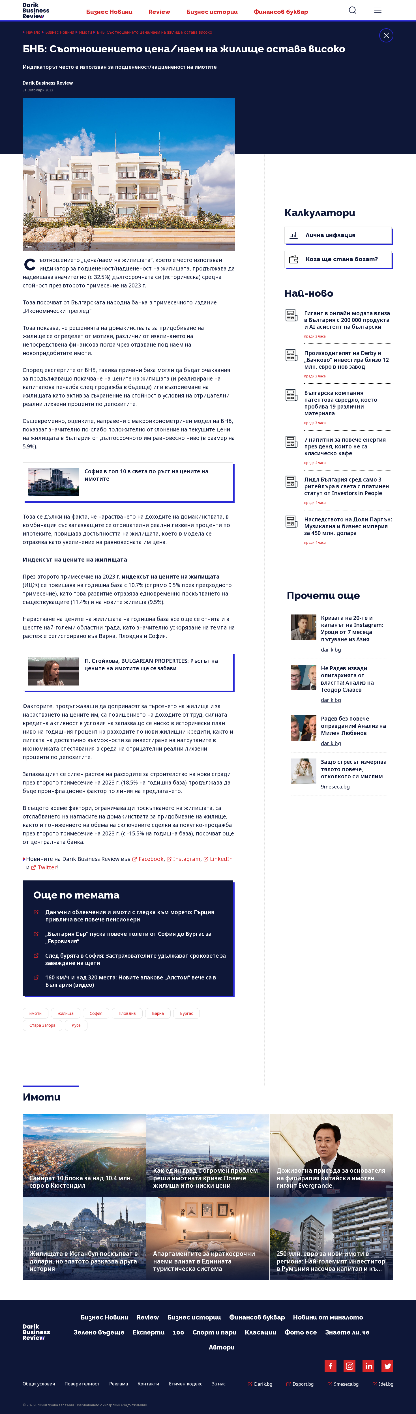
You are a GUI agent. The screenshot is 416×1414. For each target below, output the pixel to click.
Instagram (186, 859)
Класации (260, 1332)
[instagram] (349, 1366)
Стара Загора (42, 1025)
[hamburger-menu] (377, 10)
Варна (158, 1013)
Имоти (85, 32)
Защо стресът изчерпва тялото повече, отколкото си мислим (354, 769)
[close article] (386, 35)
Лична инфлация (329, 234)
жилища (66, 1013)
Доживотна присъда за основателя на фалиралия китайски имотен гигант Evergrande (330, 1177)
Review (159, 11)
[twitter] (387, 1366)
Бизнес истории (212, 11)
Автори (222, 1347)
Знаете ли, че (347, 1332)
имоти (35, 1013)
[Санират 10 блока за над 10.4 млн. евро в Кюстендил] (84, 1155)
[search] (352, 10)
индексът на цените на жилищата (170, 576)
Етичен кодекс (185, 1384)
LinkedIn (221, 859)
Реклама (118, 1384)
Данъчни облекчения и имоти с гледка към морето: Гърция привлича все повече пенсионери (129, 915)
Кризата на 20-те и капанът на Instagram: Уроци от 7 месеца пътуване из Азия (352, 628)
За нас (219, 1384)
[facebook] (330, 1366)
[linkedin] (368, 1366)
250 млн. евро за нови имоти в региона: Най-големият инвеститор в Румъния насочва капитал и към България (330, 1265)
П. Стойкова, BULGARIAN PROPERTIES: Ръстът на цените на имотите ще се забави (151, 664)
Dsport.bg (303, 1384)
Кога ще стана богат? (341, 259)
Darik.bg (263, 1384)
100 (178, 1332)
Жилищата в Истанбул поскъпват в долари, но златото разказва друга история (83, 1261)
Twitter (47, 867)
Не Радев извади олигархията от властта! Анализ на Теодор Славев (347, 679)
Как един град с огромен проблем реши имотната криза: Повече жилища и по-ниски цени (205, 1177)
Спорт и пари (214, 1332)
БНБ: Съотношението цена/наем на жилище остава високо (156, 32)
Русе (76, 1025)
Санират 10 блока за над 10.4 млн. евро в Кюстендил (80, 1182)
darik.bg (331, 649)
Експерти (149, 1332)
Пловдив (127, 1013)
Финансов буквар (281, 11)
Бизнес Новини (109, 11)
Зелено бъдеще (99, 1332)
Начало (33, 32)
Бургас (186, 1013)
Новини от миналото (328, 1317)
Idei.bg (386, 1384)
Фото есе (301, 1332)
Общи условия (39, 1384)
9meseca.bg (335, 786)
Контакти (148, 1384)
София (96, 1013)
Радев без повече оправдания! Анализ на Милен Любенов (353, 726)
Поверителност (82, 1384)
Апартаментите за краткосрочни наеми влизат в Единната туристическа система (204, 1261)
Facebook (151, 859)
